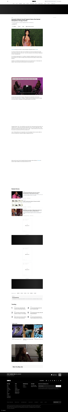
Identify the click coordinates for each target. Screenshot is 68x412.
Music (12, 17)
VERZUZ (45, 3)
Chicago (36, 49)
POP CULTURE (32, 3)
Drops (16, 345)
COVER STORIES (40, 3)
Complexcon (9, 355)
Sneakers (24, 200)
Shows (8, 353)
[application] (27, 86)
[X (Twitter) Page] (48, 339)
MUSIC (24, 3)
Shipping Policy (17, 348)
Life (14, 274)
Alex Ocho (24, 198)
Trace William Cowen (26, 215)
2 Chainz (38, 160)
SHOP (13, 3)
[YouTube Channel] (54, 339)
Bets (31, 270)
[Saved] (57, 1)
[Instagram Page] (52, 339)
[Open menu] (7, 1)
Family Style (9, 356)
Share (23, 26)
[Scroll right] (42, 290)
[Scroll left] (12, 290)
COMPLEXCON (53, 3)
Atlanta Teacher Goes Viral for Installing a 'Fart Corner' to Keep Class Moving (20, 276)
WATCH (49, 3)
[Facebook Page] (46, 339)
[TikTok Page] (58, 339)
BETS (36, 3)
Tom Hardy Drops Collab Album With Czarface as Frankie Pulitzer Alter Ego (19, 267)
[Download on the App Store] (53, 334)
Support (16, 347)
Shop (16, 344)
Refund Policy (17, 349)
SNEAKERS (20, 3)
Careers (24, 344)
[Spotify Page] (60, 339)
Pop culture (8, 348)
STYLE (17, 3)
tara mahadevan (15, 256)
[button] (27, 86)
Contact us (24, 345)
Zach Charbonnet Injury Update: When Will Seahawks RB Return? (36, 272)
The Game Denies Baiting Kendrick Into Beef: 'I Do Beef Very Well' (36, 267)
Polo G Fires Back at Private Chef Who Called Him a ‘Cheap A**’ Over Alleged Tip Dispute (20, 272)
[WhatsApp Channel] (50, 339)
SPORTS (28, 3)
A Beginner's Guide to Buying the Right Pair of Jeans (28, 298)
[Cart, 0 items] (60, 1)
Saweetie (12, 49)
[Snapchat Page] (56, 339)
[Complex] (34, 1)
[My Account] (59, 1)
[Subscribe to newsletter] (58, 345)
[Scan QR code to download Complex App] (60, 333)
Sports (8, 349)
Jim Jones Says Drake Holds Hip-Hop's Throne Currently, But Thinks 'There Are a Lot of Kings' (36, 276)
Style (24, 297)
